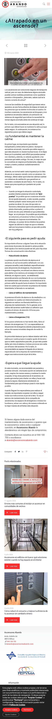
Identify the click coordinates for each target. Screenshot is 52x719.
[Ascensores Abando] (14, 4)
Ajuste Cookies (10, 715)
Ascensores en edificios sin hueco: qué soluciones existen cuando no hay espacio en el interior (25, 559)
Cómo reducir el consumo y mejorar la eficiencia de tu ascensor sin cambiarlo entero (26, 612)
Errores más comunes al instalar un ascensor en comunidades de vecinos (24, 505)
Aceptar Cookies (11, 710)
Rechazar (27, 710)
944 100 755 (11, 641)
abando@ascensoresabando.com (21, 440)
